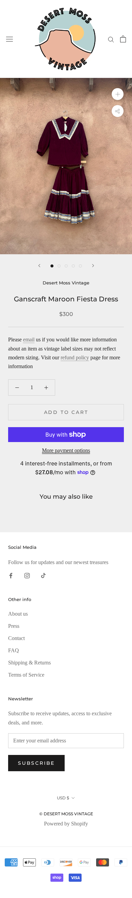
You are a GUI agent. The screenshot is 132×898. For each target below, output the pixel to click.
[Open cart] (123, 39)
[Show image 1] (51, 265)
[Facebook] (11, 575)
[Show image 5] (80, 265)
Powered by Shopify (66, 823)
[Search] (111, 39)
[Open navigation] (9, 39)
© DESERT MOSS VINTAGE (66, 813)
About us (18, 614)
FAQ (13, 650)
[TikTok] (43, 575)
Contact (16, 638)
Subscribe (36, 763)
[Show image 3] (66, 265)
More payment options (66, 450)
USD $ (63, 797)
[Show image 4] (73, 265)
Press (13, 626)
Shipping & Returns (29, 662)
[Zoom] (118, 94)
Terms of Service (26, 675)
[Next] (93, 265)
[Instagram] (27, 575)
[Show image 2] (59, 265)
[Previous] (39, 265)
